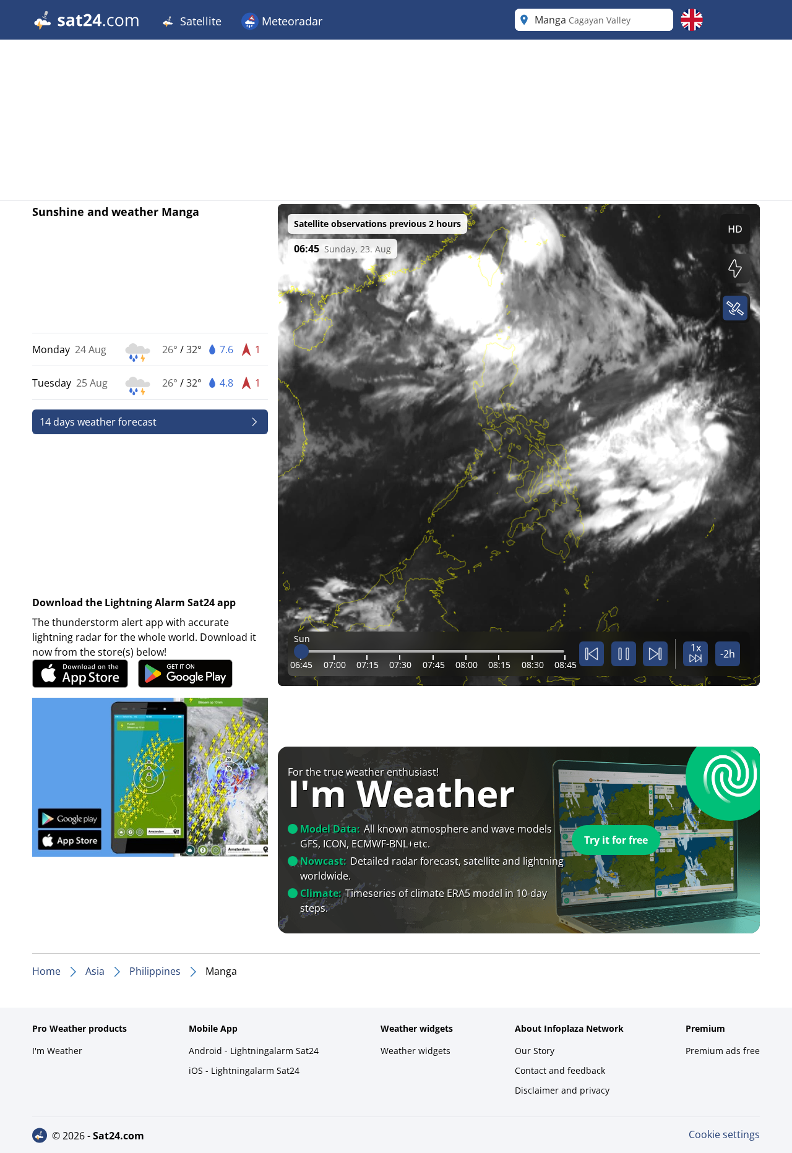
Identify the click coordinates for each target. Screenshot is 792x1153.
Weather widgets (415, 1051)
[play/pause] (623, 653)
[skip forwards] (655, 653)
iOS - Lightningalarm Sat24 (244, 1070)
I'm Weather (57, 1051)
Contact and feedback (560, 1070)
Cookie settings (724, 1134)
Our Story (534, 1051)
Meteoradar (290, 21)
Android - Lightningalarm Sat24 (254, 1051)
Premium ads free (723, 1051)
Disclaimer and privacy (562, 1090)
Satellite (199, 21)
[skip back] (591, 653)
